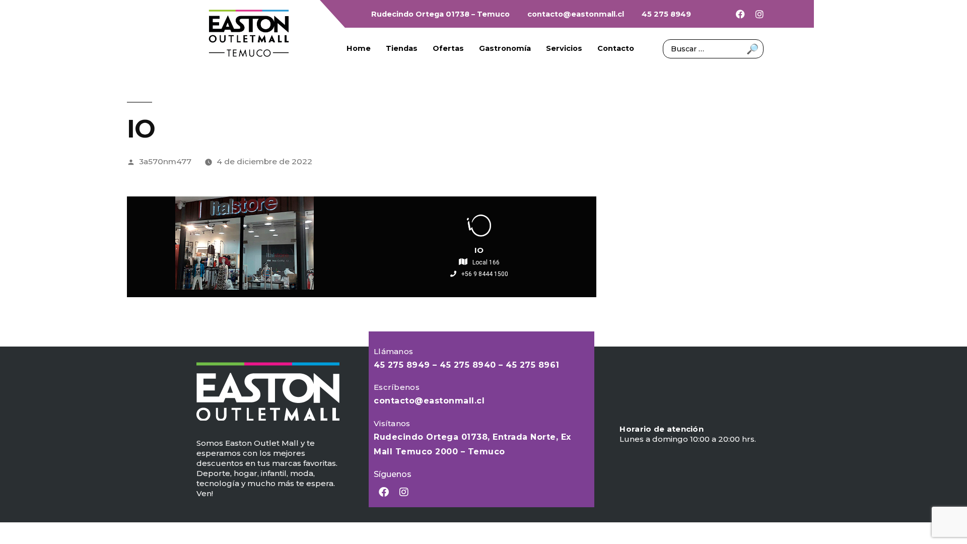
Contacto (615, 48)
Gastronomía (505, 48)
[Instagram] (759, 14)
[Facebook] (740, 14)
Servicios (564, 48)
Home (359, 48)
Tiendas (402, 48)
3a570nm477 (165, 161)
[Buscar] (713, 48)
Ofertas (448, 48)
